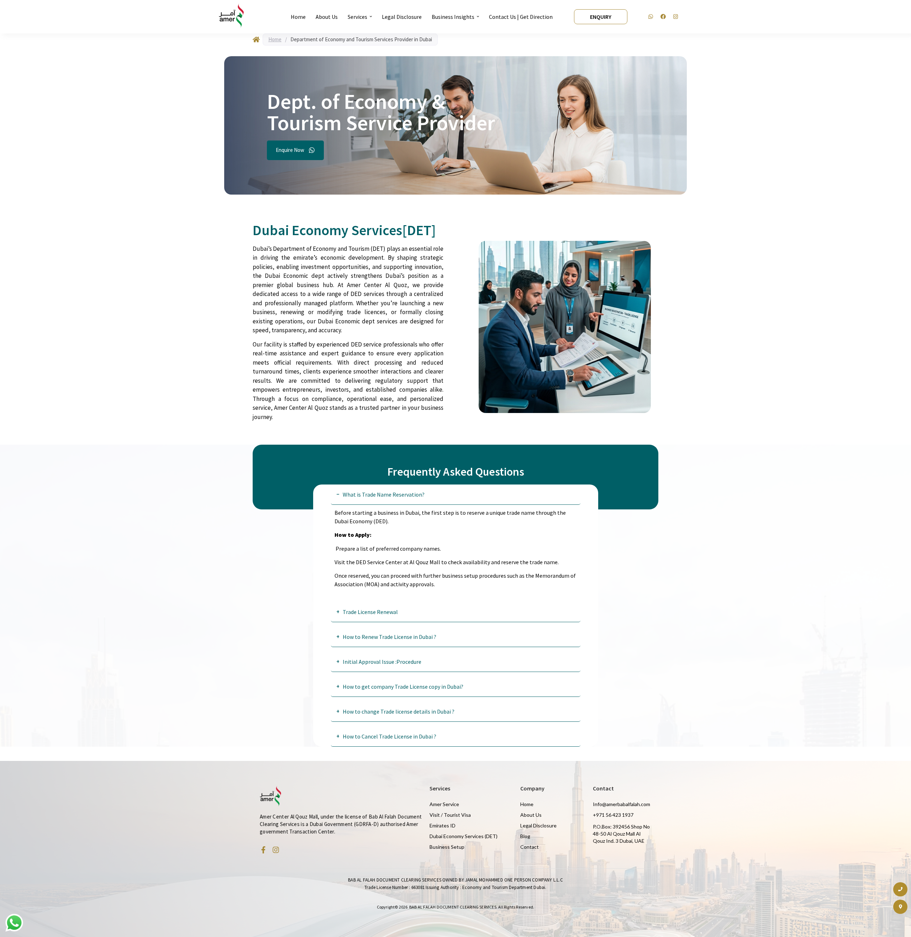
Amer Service (444, 804)
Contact (529, 847)
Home (274, 39)
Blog (525, 836)
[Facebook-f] (263, 849)
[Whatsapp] (651, 16)
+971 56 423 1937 (613, 815)
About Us (531, 815)
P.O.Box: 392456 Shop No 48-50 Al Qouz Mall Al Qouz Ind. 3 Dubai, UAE (621, 834)
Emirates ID (443, 825)
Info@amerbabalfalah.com (621, 804)
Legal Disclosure (538, 825)
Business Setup (447, 847)
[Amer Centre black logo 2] (231, 16)
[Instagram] (675, 16)
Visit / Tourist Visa (450, 815)
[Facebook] (663, 16)
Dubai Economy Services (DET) (463, 836)
